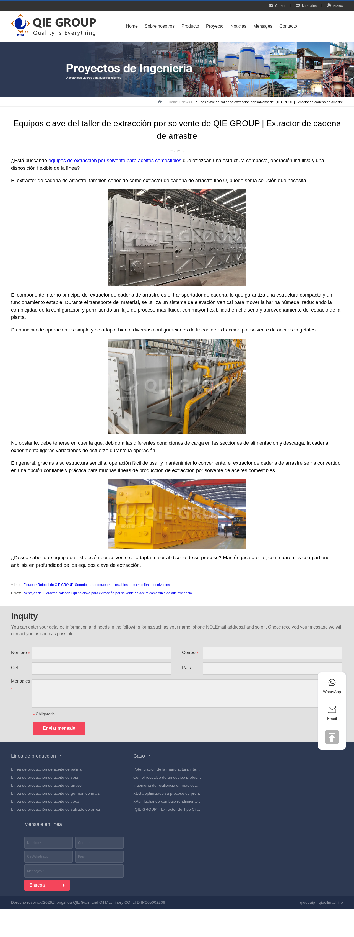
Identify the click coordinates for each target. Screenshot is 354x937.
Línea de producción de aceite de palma (46, 769)
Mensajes (309, 6)
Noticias (238, 26)
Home (132, 26)
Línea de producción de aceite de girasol (46, 785)
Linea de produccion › (39, 756)
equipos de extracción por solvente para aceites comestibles (114, 160)
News (185, 102)
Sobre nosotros (160, 26)
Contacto (288, 26)
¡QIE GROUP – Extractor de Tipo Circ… (168, 809)
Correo (280, 6)
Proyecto (214, 26)
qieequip (307, 902)
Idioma (338, 6)
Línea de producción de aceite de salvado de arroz (55, 809)
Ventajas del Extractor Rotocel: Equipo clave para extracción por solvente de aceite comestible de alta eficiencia (108, 593)
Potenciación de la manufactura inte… (166, 769)
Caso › (144, 756)
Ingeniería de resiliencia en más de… (166, 785)
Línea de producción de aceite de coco (45, 801)
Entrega (37, 885)
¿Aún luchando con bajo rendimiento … (168, 801)
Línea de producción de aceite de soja (44, 777)
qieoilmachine (331, 902)
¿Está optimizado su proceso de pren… (168, 793)
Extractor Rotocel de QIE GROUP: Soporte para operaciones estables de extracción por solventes (97, 585)
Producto (190, 26)
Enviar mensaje (59, 728)
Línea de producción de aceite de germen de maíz (55, 793)
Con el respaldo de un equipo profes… (167, 777)
